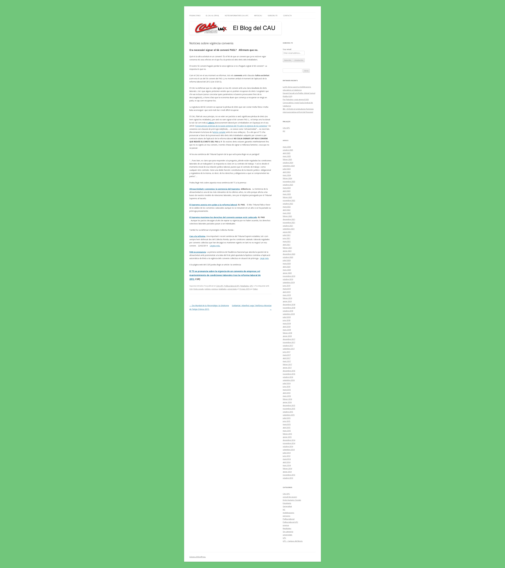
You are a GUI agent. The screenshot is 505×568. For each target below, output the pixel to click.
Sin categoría (288, 531)
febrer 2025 (287, 159)
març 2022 (287, 213)
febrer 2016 (287, 399)
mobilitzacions (288, 512)
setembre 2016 (289, 380)
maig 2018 (287, 323)
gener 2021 (287, 251)
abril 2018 (286, 326)
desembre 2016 (289, 371)
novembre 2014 (289, 443)
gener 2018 (287, 336)
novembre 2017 (289, 342)
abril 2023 (286, 191)
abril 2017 (286, 358)
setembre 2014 (289, 449)
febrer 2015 (287, 434)
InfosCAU (258, 15)
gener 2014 (287, 471)
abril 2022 (286, 210)
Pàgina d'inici (195, 15)
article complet (219, 132)
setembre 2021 (289, 229)
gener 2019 (287, 301)
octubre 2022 (288, 203)
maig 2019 (287, 289)
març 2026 (287, 147)
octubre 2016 (288, 377)
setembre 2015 (289, 415)
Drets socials (198, 289)
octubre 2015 (288, 412)
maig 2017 (287, 355)
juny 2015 (286, 421)
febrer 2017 (287, 364)
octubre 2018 (288, 311)
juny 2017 (286, 352)
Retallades (244, 286)
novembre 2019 (289, 276)
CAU (191, 289)
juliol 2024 (287, 169)
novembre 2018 (289, 307)
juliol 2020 (287, 260)
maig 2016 (287, 389)
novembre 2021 (289, 222)
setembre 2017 (289, 348)
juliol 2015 (287, 418)
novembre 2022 (289, 200)
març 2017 (287, 361)
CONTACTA (287, 15)
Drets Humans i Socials (292, 500)
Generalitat (287, 506)
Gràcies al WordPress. (197, 557)
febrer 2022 (287, 216)
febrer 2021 (287, 248)
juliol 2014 (287, 453)
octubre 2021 (288, 225)
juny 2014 (286, 456)
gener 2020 (287, 273)
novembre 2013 (289, 475)
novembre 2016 (289, 374)
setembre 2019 (289, 282)
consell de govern (290, 497)
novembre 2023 (289, 181)
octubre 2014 (288, 446)
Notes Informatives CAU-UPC (236, 15)
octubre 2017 (288, 345)
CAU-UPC (219, 286)
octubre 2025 (288, 150)
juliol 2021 (287, 235)
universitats (232, 289)
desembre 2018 (289, 304)
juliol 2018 (287, 317)
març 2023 (287, 194)
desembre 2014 (289, 440)
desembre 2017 (289, 339)
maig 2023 (287, 188)
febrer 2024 (287, 178)
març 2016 (287, 396)
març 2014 (287, 465)
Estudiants (287, 503)
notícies (207, 289)
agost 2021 (287, 232)
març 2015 (287, 430)
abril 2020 (286, 266)
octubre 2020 (288, 257)
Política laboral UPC (232, 286)
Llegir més (264, 258)
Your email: (287, 49)
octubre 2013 (288, 478)
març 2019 (287, 295)
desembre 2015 (289, 405)
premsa (214, 289)
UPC (251, 286)
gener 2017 (287, 367)
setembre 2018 (289, 314)
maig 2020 (287, 263)
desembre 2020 (289, 254)
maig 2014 (287, 459)
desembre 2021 (289, 219)
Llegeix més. (215, 245)
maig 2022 (287, 207)
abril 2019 (286, 292)
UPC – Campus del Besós (293, 541)
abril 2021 (286, 244)
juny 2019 (286, 285)
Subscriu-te (272, 15)
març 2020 (287, 270)
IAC (284, 131)
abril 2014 (286, 462)
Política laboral (288, 519)
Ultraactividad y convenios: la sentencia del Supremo (214, 189)
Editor (255, 289)
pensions (286, 516)
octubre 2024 (288, 162)
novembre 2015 (289, 408)
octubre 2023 (288, 184)
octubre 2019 (288, 279)
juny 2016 (286, 386)
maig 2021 (287, 241)
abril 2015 (286, 427)
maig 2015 (287, 424)
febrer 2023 (287, 197)
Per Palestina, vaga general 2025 (296, 99)
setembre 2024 (289, 166)
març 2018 (287, 330)
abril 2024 (286, 172)
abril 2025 (286, 153)
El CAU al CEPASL (212, 15)
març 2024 (287, 175)
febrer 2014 (287, 468)
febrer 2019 (287, 298)
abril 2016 (286, 393)
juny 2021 (286, 238)
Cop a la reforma (197, 236)
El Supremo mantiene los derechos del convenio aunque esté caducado (223, 217)
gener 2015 (287, 437)
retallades (222, 289)
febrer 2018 (287, 333)
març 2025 (287, 156)
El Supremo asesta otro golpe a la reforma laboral (213, 204)
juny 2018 (286, 320)
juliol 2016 (287, 383)
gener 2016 (287, 402)
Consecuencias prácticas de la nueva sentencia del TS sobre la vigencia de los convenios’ (231, 126)
